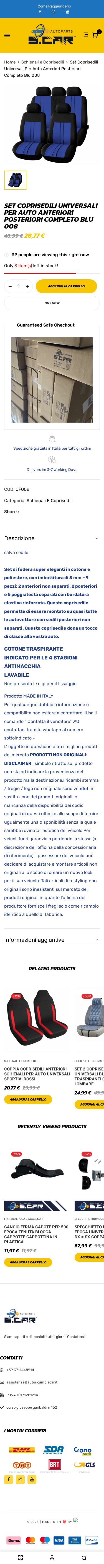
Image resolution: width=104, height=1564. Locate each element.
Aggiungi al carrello (28, 1099)
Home (10, 62)
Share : (11, 511)
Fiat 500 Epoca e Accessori (24, 1219)
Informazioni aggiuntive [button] (34, 940)
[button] (96, 35)
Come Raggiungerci (54, 6)
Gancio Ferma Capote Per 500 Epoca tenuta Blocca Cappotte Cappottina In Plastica (36, 1234)
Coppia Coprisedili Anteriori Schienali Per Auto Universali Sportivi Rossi (37, 1074)
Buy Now (52, 303)
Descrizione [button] (19, 538)
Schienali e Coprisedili (42, 62)
